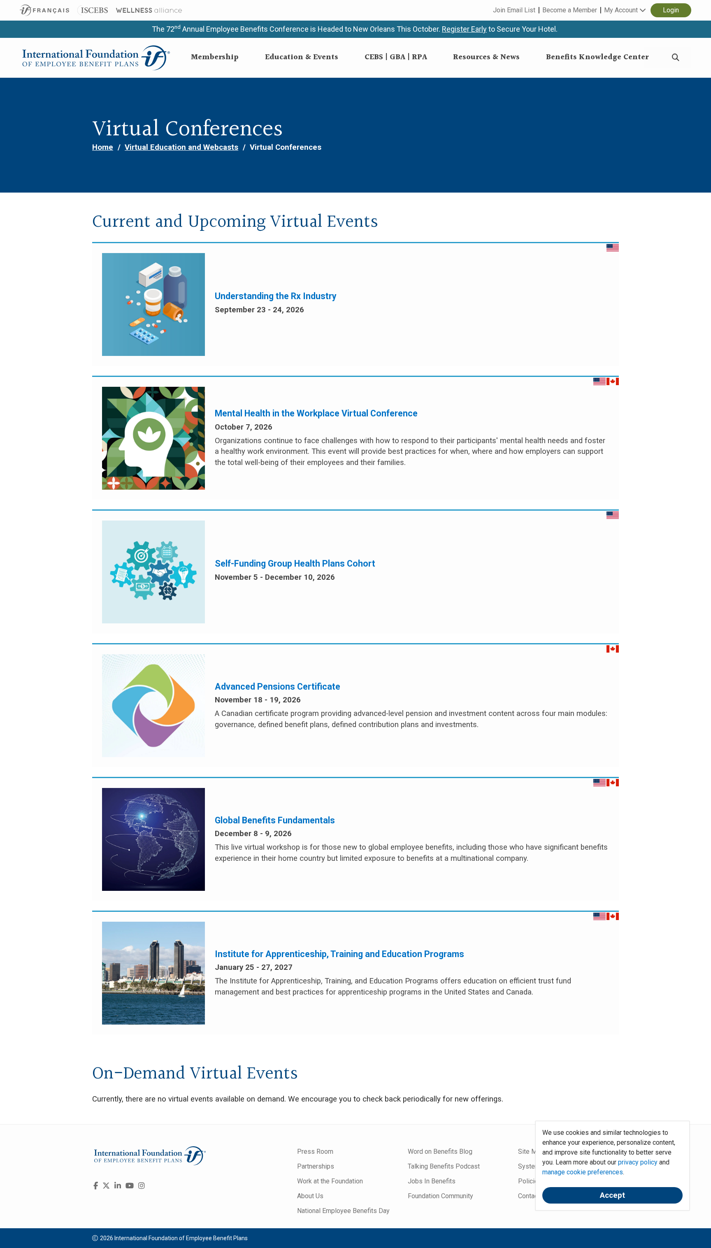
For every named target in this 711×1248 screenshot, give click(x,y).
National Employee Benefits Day (343, 1211)
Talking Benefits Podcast (444, 1166)
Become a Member (569, 10)
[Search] (675, 57)
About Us (310, 1196)
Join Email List (514, 10)
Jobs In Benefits (431, 1181)
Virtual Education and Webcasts (181, 147)
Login (671, 10)
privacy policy (638, 1162)
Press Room (315, 1151)
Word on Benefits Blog (440, 1151)
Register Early (464, 29)
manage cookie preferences (582, 1172)
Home (102, 147)
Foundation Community (440, 1196)
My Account (621, 10)
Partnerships (315, 1166)
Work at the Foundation (330, 1181)
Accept (612, 1195)
